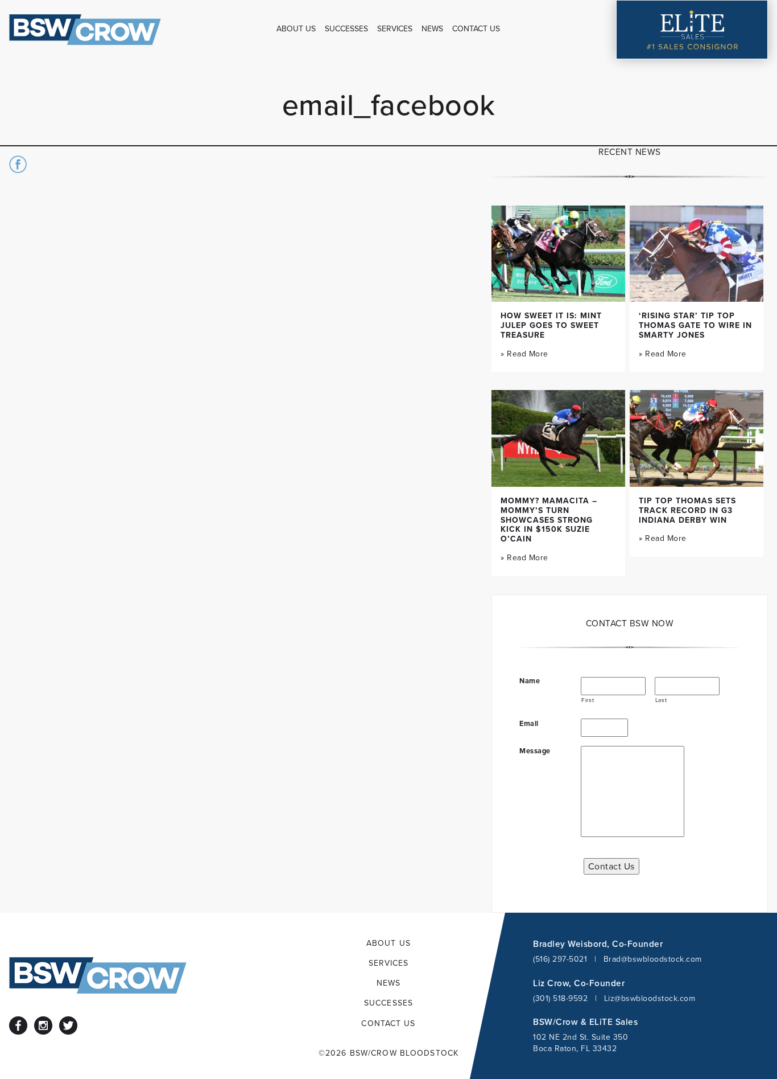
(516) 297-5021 (560, 959)
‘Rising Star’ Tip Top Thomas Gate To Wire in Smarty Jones (695, 325)
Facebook (18, 1025)
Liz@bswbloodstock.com (650, 998)
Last (661, 700)
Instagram (43, 1025)
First (587, 700)
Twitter (68, 1025)
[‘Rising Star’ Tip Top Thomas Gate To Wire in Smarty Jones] (696, 254)
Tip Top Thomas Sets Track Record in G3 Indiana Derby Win (687, 510)
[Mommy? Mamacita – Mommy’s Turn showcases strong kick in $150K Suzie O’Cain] (558, 438)
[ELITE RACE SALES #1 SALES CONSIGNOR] (692, 30)
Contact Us (611, 866)
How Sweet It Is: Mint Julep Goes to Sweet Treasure (551, 325)
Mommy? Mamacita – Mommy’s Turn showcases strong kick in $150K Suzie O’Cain (549, 519)
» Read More (524, 353)
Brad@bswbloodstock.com (653, 959)
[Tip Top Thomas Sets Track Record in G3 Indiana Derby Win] (696, 438)
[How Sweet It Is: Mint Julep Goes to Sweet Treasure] (558, 254)
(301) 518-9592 (560, 998)
